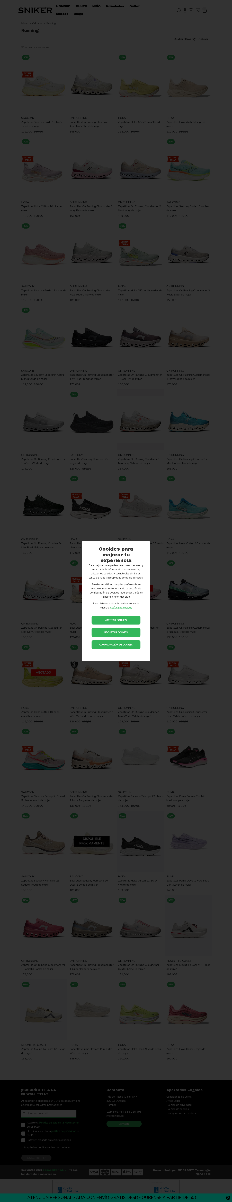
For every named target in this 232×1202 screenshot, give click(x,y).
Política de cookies (121, 607)
